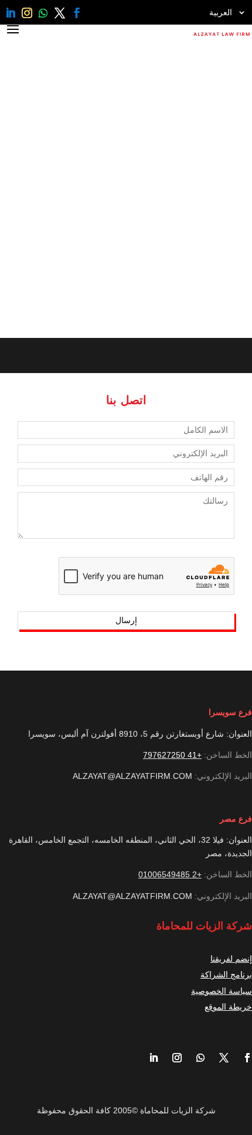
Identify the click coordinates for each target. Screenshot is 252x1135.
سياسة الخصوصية (221, 991)
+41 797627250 (172, 755)
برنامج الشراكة (226, 974)
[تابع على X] (60, 13)
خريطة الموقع (228, 1006)
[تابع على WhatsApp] (43, 13)
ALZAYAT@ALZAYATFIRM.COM (132, 776)
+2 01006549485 (170, 874)
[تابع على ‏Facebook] (77, 13)
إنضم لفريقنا (231, 958)
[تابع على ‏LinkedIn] (10, 13)
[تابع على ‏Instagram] (27, 13)
